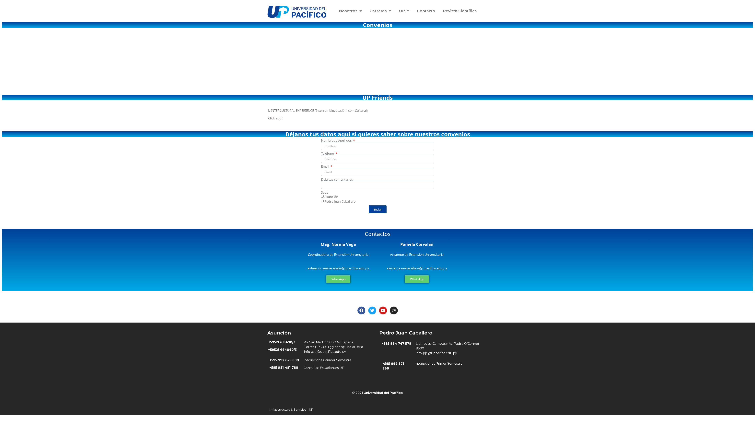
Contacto (426, 10)
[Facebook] (361, 310)
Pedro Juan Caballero (340, 201)
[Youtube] (383, 310)
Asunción (331, 197)
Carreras (378, 10)
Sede (324, 192)
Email (325, 166)
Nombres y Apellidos (337, 140)
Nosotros (348, 10)
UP (402, 10)
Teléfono (328, 153)
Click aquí (275, 118)
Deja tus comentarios (337, 179)
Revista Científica (460, 10)
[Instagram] (394, 310)
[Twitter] (372, 310)
